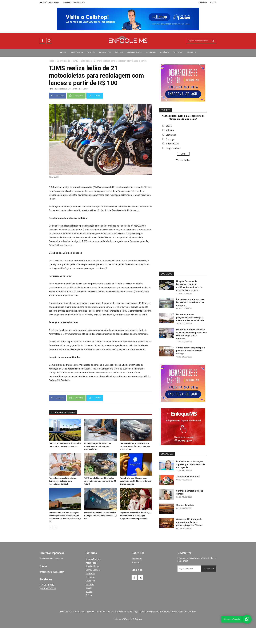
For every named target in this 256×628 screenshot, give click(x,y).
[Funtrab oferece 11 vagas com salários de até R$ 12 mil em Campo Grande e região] (136, 464)
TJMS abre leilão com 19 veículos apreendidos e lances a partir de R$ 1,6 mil (100, 481)
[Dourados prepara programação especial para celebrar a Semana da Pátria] (166, 318)
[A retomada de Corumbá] (166, 480)
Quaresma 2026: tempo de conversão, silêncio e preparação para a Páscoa (189, 522)
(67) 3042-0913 (47, 585)
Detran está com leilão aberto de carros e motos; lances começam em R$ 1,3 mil (135, 446)
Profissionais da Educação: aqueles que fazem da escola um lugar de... (190, 464)
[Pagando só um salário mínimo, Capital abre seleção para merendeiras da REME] (65, 464)
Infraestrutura (172, 143)
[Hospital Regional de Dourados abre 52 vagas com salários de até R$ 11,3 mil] (100, 499)
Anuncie (135, 562)
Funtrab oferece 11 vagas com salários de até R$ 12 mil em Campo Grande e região (135, 481)
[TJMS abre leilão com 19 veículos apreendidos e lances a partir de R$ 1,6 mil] (100, 464)
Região (89, 588)
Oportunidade (63, 61)
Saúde (169, 125)
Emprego (170, 139)
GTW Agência (136, 619)
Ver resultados (183, 160)
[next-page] (55, 527)
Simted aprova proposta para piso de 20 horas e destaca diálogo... (190, 351)
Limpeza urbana (173, 148)
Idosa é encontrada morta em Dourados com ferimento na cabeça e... (190, 302)
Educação (90, 581)
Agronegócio (92, 563)
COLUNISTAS (167, 454)
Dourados (90, 573)
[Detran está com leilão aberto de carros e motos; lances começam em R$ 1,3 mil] (136, 430)
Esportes (90, 584)
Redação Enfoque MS (61, 89)
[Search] (213, 40)
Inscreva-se (209, 569)
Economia (90, 577)
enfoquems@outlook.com (52, 572)
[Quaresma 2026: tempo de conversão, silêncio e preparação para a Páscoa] (166, 523)
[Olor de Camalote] (166, 509)
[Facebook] (42, 40)
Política (89, 591)
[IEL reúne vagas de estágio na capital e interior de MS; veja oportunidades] (100, 430)
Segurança (171, 134)
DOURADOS (166, 274)
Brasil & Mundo (93, 566)
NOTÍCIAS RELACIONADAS (63, 412)
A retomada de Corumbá (188, 476)
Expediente (137, 558)
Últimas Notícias (93, 559)
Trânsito (170, 130)
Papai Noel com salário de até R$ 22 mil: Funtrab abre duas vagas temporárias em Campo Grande (135, 516)
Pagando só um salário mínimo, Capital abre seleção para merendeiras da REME (62, 481)
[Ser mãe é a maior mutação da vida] (166, 494)
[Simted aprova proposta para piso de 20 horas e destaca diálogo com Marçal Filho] (166, 351)
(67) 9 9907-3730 (48, 588)
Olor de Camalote (185, 505)
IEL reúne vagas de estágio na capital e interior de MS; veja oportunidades (97, 446)
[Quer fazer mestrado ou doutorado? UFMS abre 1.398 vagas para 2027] (65, 430)
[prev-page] (51, 527)
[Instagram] (49, 40)
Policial (89, 595)
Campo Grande (93, 570)
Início (51, 61)
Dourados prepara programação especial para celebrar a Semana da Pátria (190, 317)
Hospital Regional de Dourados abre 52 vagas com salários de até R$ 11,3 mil (100, 516)
